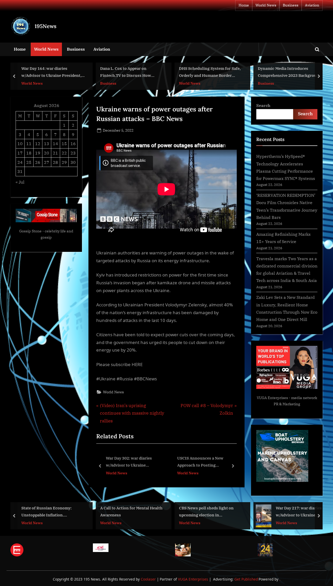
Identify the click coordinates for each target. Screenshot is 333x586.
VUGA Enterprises (272, 397)
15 (64, 143)
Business (290, 5)
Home (244, 5)
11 (28, 143)
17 (20, 153)
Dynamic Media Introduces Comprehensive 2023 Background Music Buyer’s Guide (290, 72)
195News (45, 26)
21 (55, 153)
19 (37, 153)
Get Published (246, 579)
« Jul (20, 182)
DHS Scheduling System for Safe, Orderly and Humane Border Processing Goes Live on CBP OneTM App (210, 72)
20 (46, 153)
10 (20, 143)
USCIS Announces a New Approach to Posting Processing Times (157, 462)
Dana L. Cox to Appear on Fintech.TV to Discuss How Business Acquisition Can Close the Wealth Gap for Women (130, 72)
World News (265, 5)
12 (37, 143)
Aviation (312, 5)
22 (64, 153)
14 (55, 143)
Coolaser (149, 579)
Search (263, 105)
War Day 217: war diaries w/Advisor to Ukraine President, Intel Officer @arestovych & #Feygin (299, 511)
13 (46, 143)
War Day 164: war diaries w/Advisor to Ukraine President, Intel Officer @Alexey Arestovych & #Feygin (52, 72)
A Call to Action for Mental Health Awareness (131, 511)
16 (73, 143)
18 (28, 153)
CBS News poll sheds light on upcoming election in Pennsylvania (206, 511)
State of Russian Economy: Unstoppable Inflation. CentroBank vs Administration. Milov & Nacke (50, 511)
